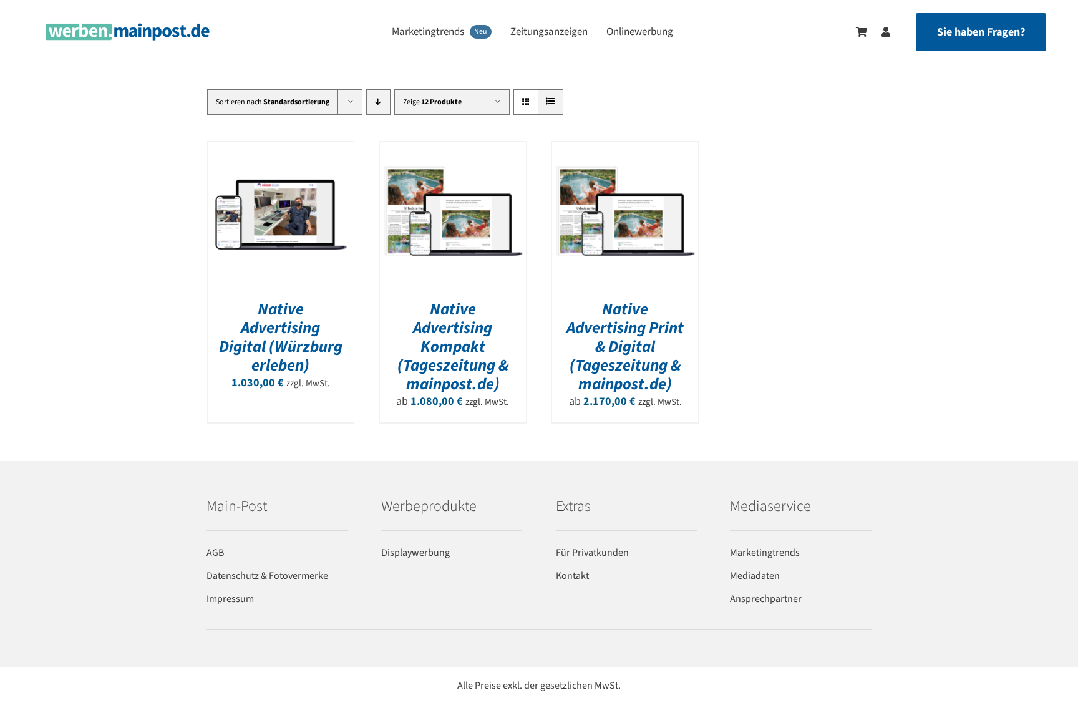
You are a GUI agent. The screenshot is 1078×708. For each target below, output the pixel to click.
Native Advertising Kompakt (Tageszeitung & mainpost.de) (452, 346)
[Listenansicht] (550, 102)
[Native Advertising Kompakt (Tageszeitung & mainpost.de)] (453, 149)
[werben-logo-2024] (128, 28)
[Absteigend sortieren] (378, 102)
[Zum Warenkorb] (861, 31)
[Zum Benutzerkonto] (879, 31)
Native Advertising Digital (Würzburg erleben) (280, 337)
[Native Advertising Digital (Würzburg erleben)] (281, 149)
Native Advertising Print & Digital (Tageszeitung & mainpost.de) (625, 346)
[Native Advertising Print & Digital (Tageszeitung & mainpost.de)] (625, 149)
